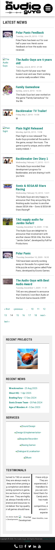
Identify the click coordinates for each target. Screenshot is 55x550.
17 (29, 315)
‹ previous (18, 309)
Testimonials (16, 470)
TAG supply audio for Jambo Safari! (29, 221)
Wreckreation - (23, 388)
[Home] (23, 8)
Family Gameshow (27, 87)
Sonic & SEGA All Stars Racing (31, 187)
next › (43, 315)
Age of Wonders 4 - (24, 407)
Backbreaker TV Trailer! (31, 111)
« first (7, 309)
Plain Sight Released (29, 128)
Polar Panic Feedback (30, 32)
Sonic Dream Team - (25, 402)
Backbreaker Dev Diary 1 (32, 158)
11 (38, 309)
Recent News (15, 379)
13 (5, 315)
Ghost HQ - (20, 393)
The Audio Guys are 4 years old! (34, 61)
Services (12, 417)
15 (17, 315)
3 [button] (26, 530)
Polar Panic (23, 253)
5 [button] (36, 530)
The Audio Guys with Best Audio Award (32, 282)
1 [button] (17, 530)
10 (32, 309)
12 (44, 309)
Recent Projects (19, 339)
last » (6, 321)
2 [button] (22, 530)
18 (35, 315)
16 (23, 315)
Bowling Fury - (22, 397)
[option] (27, 359)
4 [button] (31, 530)
